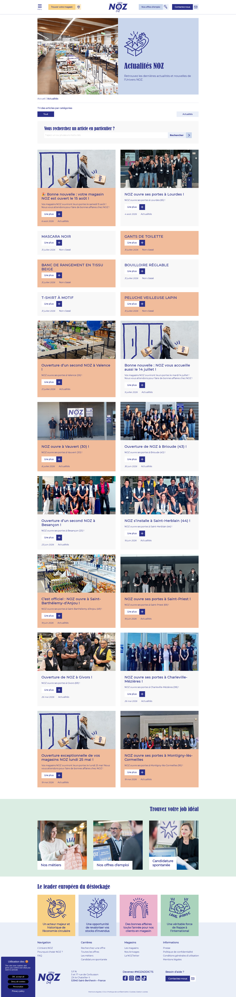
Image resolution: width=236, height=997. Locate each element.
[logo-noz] (118, 7)
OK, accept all (18, 977)
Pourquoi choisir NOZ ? (50, 952)
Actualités (188, 114)
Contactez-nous (182, 7)
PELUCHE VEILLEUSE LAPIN (151, 298)
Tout (45, 114)
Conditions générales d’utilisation (181, 955)
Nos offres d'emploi (150, 7)
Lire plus (49, 214)
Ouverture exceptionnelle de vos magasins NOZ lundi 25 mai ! (71, 757)
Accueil (41, 98)
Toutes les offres (90, 952)
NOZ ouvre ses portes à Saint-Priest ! (158, 599)
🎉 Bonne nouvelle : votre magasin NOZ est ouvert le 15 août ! (73, 196)
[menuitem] (39, 6)
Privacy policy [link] (18, 991)
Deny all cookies (18, 981)
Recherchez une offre (93, 948)
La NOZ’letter (131, 955)
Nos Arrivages (131, 952)
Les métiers (87, 955)
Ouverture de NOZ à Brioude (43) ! (156, 446)
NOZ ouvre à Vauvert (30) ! (65, 446)
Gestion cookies (142, 992)
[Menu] (39, 6)
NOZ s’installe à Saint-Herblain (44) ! (157, 521)
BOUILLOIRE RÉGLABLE (147, 265)
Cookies (132, 992)
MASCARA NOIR (56, 236)
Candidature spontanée (94, 959)
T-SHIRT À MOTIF (58, 298)
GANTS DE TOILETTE (144, 236)
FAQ (39, 955)
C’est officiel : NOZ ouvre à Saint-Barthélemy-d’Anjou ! (71, 601)
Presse (166, 948)
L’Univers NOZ (45, 948)
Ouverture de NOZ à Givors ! (67, 677)
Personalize (18, 987)
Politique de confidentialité (178, 952)
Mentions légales (172, 959)
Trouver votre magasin (62, 7)
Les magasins (131, 948)
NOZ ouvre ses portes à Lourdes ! (154, 194)
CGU (104, 992)
